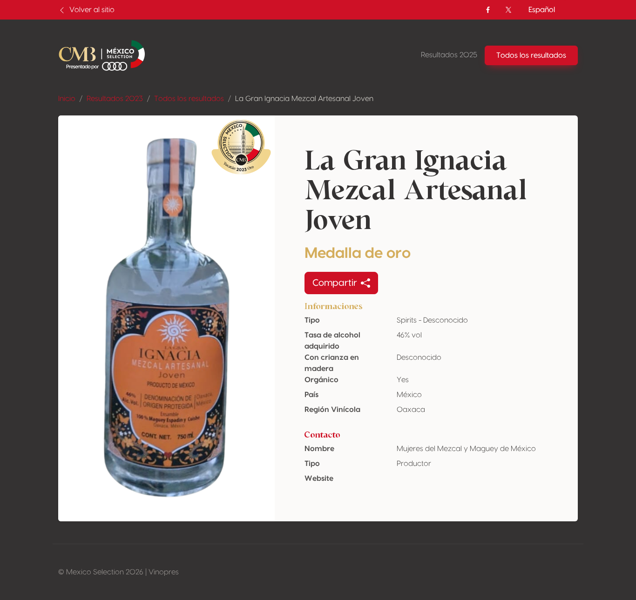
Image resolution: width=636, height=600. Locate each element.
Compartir (334, 283)
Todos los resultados (189, 98)
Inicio (66, 98)
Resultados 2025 (449, 55)
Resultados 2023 (115, 98)
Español (541, 9)
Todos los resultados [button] (531, 55)
